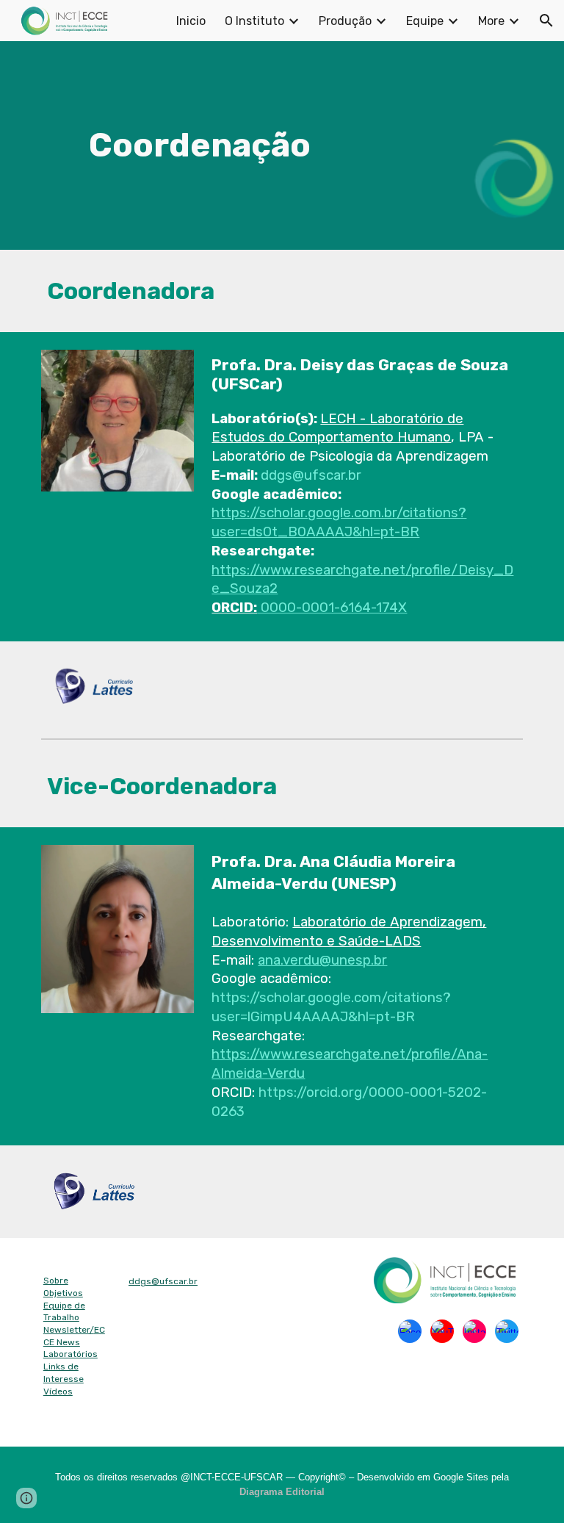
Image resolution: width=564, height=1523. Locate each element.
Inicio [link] (191, 21)
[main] (199, 146)
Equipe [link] (425, 21)
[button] (546, 20)
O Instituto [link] (254, 21)
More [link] (491, 21)
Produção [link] (345, 21)
